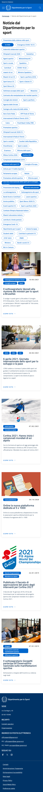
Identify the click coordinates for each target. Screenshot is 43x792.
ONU (13, 353)
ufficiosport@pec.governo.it (14, 741)
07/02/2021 (34, 426)
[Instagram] (12, 755)
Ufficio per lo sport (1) (11, 655)
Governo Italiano (7, 2)
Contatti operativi (8, 724)
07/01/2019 (34, 646)
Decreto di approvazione (12, 573)
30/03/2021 (34, 353)
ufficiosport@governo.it (10, 737)
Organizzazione (7, 728)
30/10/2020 (34, 499)
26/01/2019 (34, 573)
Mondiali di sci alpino (11, 576)
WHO (6, 353)
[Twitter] (7, 755)
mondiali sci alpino (10, 430)
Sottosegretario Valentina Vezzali (14, 280)
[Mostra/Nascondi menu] (3, 7)
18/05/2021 (34, 280)
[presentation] (40, 7)
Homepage (5, 16)
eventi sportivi (9, 426)
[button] (9, 788)
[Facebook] (3, 755)
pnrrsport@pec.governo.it (18, 745)
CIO (20, 353)
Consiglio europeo (10, 283)
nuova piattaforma (10, 500)
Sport (21, 283)
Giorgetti (7, 646)
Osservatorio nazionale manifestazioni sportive (12, 651)
